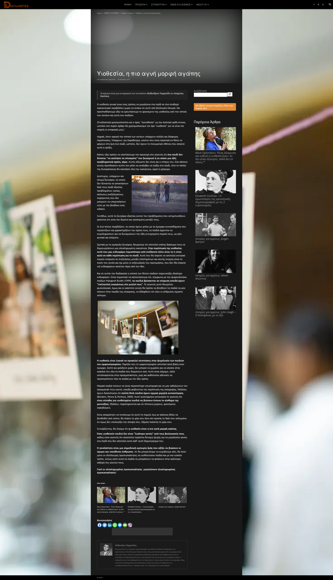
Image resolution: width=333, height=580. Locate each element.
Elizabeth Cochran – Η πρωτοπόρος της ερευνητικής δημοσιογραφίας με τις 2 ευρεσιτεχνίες (141, 509)
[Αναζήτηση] (229, 94)
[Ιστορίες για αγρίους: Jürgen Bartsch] (173, 495)
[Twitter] (323, 4)
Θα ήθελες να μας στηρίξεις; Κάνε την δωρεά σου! (214, 107)
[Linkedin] (109, 525)
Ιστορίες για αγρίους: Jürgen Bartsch (172, 507)
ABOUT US (201, 4)
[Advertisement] (142, 531)
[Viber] (130, 525)
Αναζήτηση (200, 91)
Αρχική (127, 4)
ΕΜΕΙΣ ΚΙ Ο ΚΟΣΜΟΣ (180, 4)
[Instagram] (318, 4)
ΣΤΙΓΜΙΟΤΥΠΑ (158, 4)
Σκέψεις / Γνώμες (127, 13)
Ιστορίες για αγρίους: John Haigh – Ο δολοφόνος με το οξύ (215, 313)
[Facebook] (314, 4)
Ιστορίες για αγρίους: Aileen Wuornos (211, 277)
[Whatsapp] (115, 525)
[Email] (125, 525)
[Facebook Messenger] (120, 525)
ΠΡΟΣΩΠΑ (140, 4)
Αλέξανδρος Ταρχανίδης (108, 79)
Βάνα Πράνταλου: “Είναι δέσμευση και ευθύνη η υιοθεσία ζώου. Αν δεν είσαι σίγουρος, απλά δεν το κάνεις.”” (111, 509)
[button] (330, 4)
